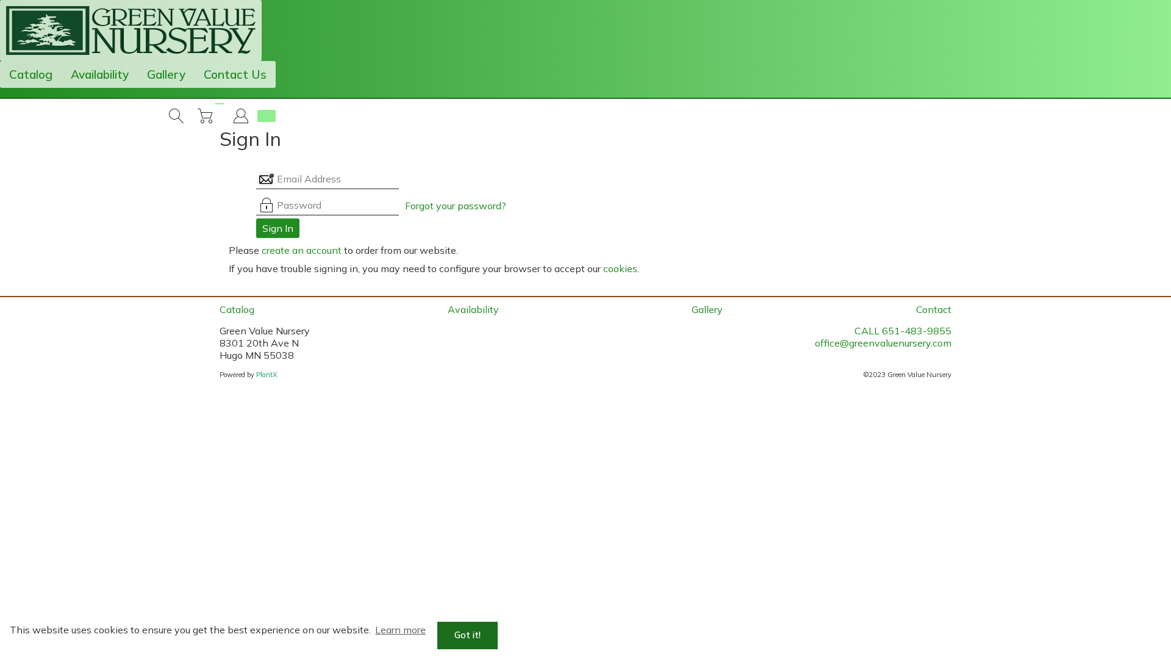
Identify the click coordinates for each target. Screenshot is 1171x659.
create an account (302, 250)
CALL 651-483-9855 (902, 331)
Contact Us (235, 74)
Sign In (277, 228)
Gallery (166, 74)
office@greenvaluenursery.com (883, 343)
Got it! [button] (467, 635)
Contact (933, 309)
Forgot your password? (455, 206)
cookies (620, 268)
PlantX (266, 374)
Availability (100, 74)
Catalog (30, 74)
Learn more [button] (400, 630)
